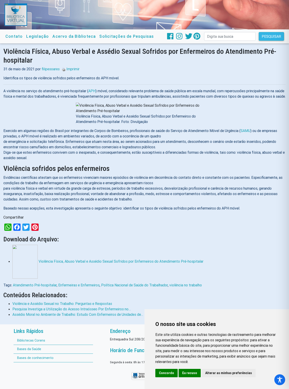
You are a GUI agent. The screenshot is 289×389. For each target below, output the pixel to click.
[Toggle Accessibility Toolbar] (280, 380)
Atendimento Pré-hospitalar (35, 285)
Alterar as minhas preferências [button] (228, 373)
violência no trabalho (185, 285)
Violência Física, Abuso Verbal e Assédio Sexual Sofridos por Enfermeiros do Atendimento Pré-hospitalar (121, 261)
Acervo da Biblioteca (74, 36)
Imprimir (72, 69)
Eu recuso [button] (189, 373)
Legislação (37, 36)
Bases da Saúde (29, 349)
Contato (14, 36)
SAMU (245, 130)
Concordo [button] (166, 373)
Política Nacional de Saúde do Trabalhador (134, 285)
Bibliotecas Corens (31, 340)
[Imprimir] (62, 69)
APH (92, 91)
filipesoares (51, 69)
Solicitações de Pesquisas (126, 36)
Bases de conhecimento (35, 358)
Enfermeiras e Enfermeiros (79, 285)
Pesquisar (271, 36)
